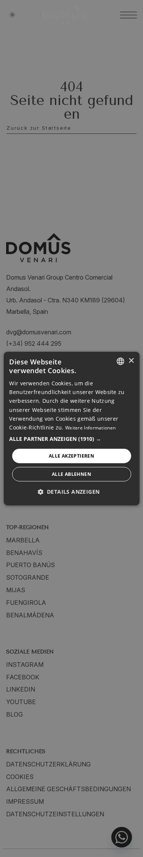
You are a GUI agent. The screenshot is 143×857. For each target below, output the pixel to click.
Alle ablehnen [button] (71, 474)
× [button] (131, 361)
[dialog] (71, 428)
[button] (71, 438)
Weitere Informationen (90, 427)
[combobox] (120, 361)
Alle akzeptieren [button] (71, 455)
